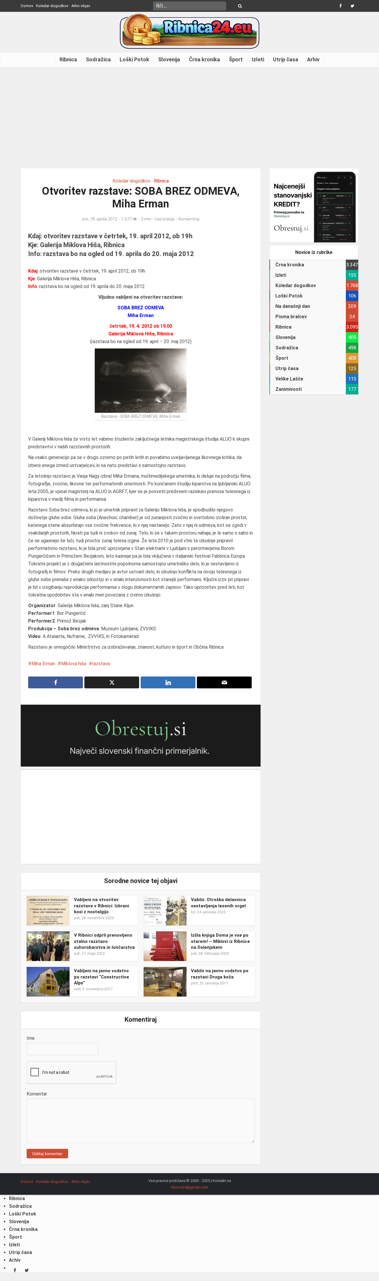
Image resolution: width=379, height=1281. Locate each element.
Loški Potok (134, 59)
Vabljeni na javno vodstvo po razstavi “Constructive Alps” (101, 977)
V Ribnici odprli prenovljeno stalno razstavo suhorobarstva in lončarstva (104, 941)
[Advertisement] (189, 117)
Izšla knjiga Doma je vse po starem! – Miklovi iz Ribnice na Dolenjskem (220, 941)
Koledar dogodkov (52, 6)
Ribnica (68, 59)
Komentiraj (189, 219)
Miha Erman (43, 663)
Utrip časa (285, 59)
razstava (101, 663)
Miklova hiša (73, 663)
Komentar (37, 1094)
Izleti (258, 59)
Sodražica (98, 59)
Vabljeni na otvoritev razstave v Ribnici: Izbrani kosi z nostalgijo (101, 905)
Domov (27, 6)
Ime (31, 1038)
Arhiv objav (80, 6)
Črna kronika (204, 59)
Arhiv (313, 59)
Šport (236, 59)
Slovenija (169, 59)
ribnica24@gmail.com (189, 1187)
